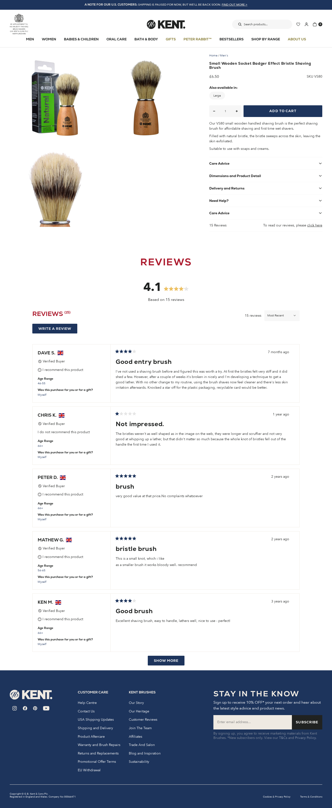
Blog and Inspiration (145, 753)
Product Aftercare (91, 737)
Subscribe (307, 722)
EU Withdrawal (89, 770)
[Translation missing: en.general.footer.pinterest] (35, 708)
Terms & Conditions (311, 797)
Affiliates (135, 737)
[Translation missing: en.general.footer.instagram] (14, 708)
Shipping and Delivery (95, 728)
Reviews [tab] (51, 314)
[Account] (306, 24)
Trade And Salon (142, 745)
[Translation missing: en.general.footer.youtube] (46, 708)
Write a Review (57, 329)
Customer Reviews (143, 720)
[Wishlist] (298, 24)
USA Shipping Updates (96, 720)
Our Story (136, 703)
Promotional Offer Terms (97, 762)
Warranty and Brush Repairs (99, 745)
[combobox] (262, 24)
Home (213, 55)
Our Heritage (139, 711)
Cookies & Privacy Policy (276, 797)
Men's (224, 55)
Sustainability (139, 762)
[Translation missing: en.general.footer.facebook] (25, 708)
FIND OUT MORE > (234, 5)
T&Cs (283, 738)
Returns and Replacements (98, 753)
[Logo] (166, 24)
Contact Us (86, 711)
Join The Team (140, 728)
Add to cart (282, 111)
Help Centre (87, 703)
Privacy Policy (305, 738)
